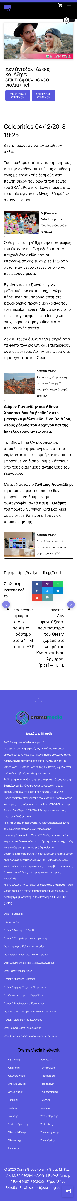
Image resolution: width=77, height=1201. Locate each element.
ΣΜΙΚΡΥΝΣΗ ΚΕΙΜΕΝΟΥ (43, 95)
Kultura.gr (13, 1099)
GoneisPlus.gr (15, 1091)
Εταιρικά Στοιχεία (13, 913)
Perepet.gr (13, 1148)
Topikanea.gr (47, 1083)
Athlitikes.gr (14, 1067)
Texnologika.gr (48, 1067)
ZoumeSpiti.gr (47, 1140)
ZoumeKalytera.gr (49, 1132)
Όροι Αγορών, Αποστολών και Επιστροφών (26, 954)
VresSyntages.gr (49, 1116)
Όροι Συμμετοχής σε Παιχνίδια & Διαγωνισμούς (29, 962)
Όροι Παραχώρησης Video (18, 970)
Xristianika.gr (47, 1124)
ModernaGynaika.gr (18, 1124)
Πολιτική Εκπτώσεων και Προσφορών (24, 1003)
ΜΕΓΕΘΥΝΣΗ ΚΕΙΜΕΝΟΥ (18, 95)
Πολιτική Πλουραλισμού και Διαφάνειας (25, 938)
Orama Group (26, 1169)
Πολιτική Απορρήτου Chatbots (19, 978)
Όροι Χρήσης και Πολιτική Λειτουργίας (24, 946)
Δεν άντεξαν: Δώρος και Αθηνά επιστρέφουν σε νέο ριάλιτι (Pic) (27, 77)
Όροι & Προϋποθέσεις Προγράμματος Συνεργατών (30, 1035)
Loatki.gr (12, 1107)
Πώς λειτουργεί (12, 921)
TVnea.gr (45, 1099)
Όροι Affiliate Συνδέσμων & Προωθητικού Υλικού (30, 1011)
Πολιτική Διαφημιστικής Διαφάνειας (23, 1019)
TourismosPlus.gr (49, 1091)
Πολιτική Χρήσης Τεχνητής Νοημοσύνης (25, 987)
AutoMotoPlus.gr (16, 1075)
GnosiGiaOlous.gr (17, 1083)
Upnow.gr (45, 1107)
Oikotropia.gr (14, 1140)
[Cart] (60, 5)
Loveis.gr (13, 1116)
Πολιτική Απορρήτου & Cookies (20, 930)
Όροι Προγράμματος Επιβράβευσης (22, 1027)
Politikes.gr (46, 1059)
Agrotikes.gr (14, 1059)
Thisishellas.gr (47, 1075)
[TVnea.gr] (7, 9)
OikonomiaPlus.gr (17, 1132)
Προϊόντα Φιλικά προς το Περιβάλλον (23, 995)
